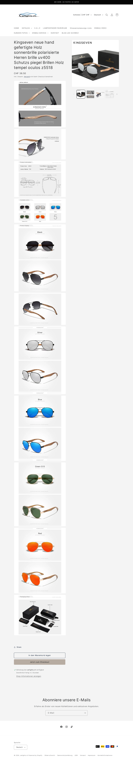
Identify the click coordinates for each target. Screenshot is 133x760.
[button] (26, 28)
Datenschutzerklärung (64, 755)
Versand (27, 76)
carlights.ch (24, 755)
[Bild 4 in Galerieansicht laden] (110, 94)
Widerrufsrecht (50, 755)
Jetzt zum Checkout (39, 662)
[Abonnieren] (84, 713)
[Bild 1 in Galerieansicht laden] (81, 94)
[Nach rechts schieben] (117, 94)
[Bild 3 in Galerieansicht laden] (100, 94)
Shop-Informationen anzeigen (28, 676)
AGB (76, 755)
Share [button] (19, 647)
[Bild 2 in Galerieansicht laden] (90, 94)
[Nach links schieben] (74, 94)
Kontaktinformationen (105, 755)
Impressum (91, 755)
